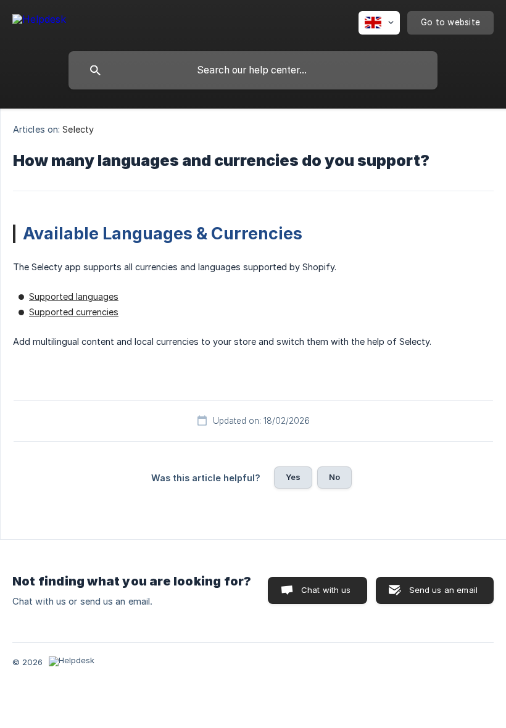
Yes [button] (293, 477)
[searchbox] (253, 70)
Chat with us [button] (326, 590)
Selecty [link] (78, 129)
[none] (39, 21)
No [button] (334, 477)
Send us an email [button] (443, 590)
